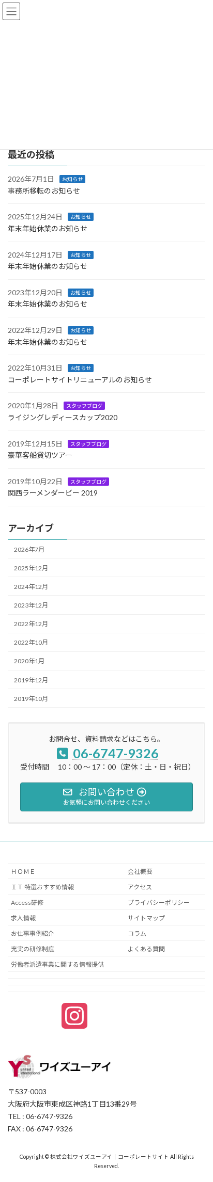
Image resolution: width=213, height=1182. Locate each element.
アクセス (140, 887)
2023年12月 (31, 605)
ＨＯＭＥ (23, 871)
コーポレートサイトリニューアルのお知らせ (80, 379)
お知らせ (72, 179)
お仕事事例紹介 (32, 933)
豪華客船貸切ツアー (40, 455)
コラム (137, 933)
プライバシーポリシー (159, 902)
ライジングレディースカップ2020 (62, 417)
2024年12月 (31, 586)
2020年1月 (29, 661)
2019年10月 (31, 698)
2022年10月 (31, 642)
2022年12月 (31, 624)
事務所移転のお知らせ (44, 190)
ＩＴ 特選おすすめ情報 (42, 887)
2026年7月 (29, 549)
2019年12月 (31, 679)
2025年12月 (31, 568)
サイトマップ (146, 918)
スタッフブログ (84, 406)
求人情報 (23, 918)
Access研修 (27, 902)
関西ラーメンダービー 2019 (53, 492)
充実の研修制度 (32, 949)
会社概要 (140, 871)
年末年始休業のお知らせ (47, 228)
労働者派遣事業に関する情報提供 (57, 964)
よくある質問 (146, 949)
